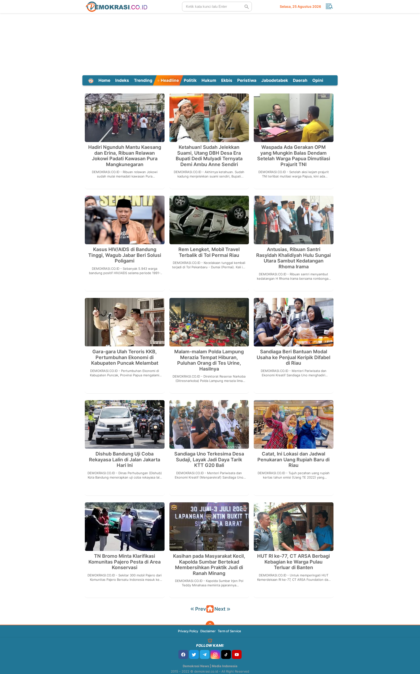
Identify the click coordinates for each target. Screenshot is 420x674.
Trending (143, 80)
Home (104, 80)
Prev (200, 609)
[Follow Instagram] (215, 654)
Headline (169, 80)
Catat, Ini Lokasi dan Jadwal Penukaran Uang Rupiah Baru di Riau (293, 459)
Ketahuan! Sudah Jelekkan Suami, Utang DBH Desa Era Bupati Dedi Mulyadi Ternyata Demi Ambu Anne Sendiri (209, 155)
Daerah (300, 80)
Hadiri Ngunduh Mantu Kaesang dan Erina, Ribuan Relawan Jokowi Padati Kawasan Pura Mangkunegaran (124, 155)
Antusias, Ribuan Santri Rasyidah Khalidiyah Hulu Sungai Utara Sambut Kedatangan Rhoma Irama (293, 258)
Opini (317, 80)
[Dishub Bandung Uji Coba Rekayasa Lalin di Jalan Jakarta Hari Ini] (125, 424)
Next (220, 609)
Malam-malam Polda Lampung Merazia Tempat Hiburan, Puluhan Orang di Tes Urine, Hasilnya (209, 360)
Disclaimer (208, 631)
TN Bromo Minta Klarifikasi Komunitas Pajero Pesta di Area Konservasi (124, 561)
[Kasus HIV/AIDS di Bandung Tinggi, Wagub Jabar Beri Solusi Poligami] (125, 220)
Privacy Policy (188, 631)
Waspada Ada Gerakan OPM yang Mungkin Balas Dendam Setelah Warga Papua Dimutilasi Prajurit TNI (293, 155)
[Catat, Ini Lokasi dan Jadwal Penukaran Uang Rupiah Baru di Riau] (293, 424)
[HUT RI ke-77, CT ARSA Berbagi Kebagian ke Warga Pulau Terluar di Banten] (293, 526)
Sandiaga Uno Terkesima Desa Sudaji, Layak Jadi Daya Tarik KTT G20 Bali (209, 459)
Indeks (122, 80)
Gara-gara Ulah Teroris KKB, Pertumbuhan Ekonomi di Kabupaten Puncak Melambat (124, 357)
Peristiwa (246, 80)
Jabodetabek (274, 80)
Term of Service (229, 631)
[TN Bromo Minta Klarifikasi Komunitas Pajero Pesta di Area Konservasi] (125, 526)
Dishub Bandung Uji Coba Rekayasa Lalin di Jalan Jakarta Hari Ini (124, 459)
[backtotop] (210, 625)
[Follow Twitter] (194, 654)
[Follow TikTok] (226, 654)
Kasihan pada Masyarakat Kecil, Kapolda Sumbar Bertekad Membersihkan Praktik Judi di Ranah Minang (209, 564)
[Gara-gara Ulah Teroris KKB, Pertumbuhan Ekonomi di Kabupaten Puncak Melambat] (125, 322)
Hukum (208, 80)
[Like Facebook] (183, 654)
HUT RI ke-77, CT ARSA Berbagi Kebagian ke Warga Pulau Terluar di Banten (293, 561)
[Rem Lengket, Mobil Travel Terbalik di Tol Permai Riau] (209, 220)
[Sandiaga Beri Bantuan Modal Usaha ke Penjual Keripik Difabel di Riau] (293, 322)
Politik (190, 80)
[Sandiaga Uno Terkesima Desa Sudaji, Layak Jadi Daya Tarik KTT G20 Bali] (209, 424)
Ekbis (226, 80)
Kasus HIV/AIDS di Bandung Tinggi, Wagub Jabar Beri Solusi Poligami (124, 255)
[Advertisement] (210, 43)
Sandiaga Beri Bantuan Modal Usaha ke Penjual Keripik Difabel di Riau (293, 357)
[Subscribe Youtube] (237, 654)
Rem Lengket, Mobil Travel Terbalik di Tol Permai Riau (209, 252)
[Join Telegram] (205, 654)
